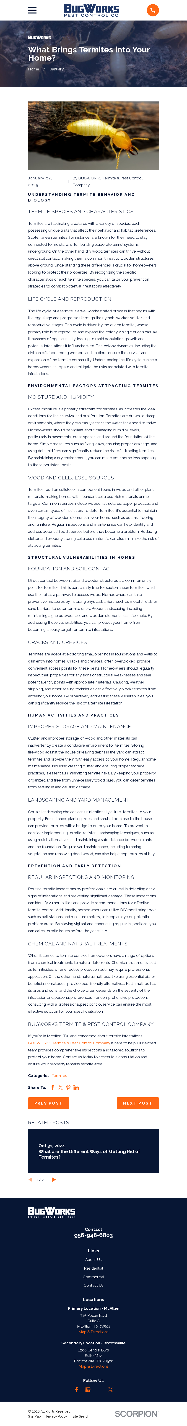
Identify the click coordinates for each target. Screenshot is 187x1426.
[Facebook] (76, 1389)
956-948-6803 (93, 1235)
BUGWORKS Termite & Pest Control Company (69, 1043)
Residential (93, 1268)
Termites (59, 1075)
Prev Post (48, 1103)
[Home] (91, 10)
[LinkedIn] (99, 1389)
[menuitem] (34, 1416)
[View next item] (54, 1180)
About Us (93, 1259)
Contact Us (94, 1285)
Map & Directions (93, 1332)
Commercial (93, 1277)
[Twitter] (110, 1389)
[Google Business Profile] (88, 1389)
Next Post (138, 1103)
